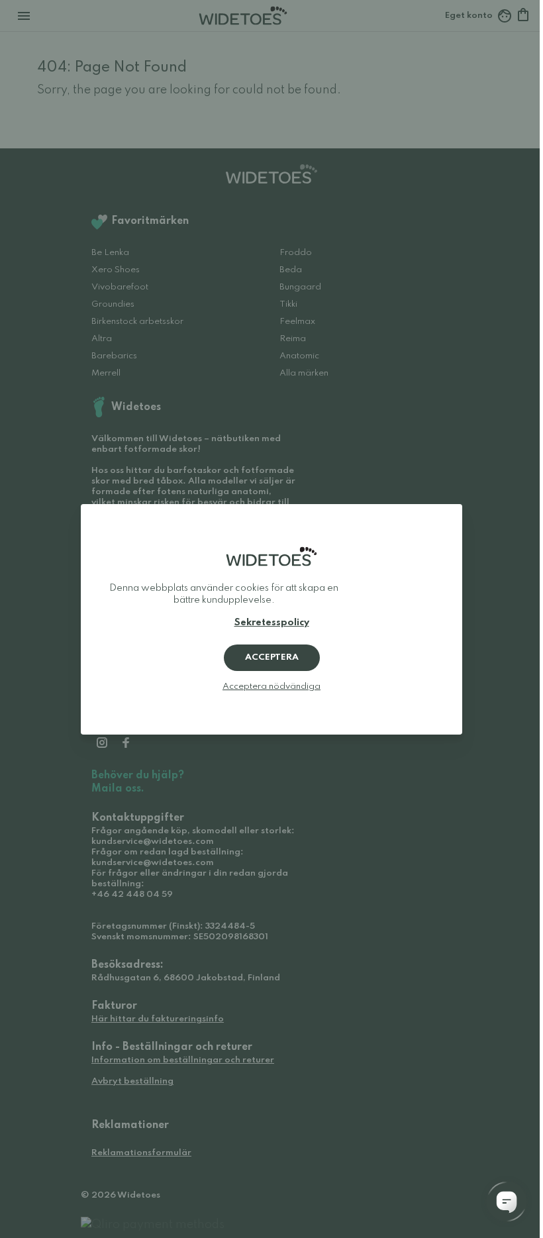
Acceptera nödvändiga (271, 686)
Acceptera (272, 657)
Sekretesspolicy (271, 622)
